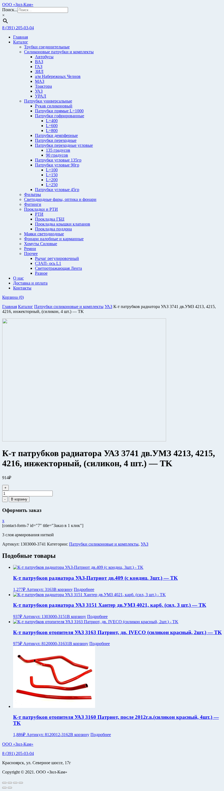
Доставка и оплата (30, 283)
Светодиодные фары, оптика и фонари (60, 199)
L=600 (52, 125)
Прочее (31, 253)
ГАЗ (38, 66)
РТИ (39, 214)
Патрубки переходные (55, 140)
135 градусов (58, 150)
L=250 (52, 184)
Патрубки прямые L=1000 (59, 111)
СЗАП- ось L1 (48, 263)
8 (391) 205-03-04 (18, 27)
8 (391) (18, 753)
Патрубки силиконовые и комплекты (69, 306)
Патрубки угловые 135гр (58, 160)
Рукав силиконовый (53, 106)
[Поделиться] (15, 783)
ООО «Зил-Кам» (17, 4)
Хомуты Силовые (40, 243)
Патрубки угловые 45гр (57, 189)
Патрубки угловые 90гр (57, 165)
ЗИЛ (39, 71)
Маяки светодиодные (44, 234)
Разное (41, 273)
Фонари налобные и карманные (54, 238)
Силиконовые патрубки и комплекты (59, 51)
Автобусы (44, 56)
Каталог (20, 42)
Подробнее (84, 589)
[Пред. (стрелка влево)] (4, 788)
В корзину (19, 499)
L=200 (52, 179)
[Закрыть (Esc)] (21, 783)
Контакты (22, 288)
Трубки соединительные (47, 47)
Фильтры (32, 194)
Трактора (43, 86)
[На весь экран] (10, 783)
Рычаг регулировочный (57, 258)
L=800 (52, 130)
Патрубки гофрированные (59, 115)
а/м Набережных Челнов (58, 76)
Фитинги (32, 204)
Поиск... (9, 9)
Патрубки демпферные (56, 135)
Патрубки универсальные (48, 101)
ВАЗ (39, 61)
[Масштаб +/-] (4, 783)
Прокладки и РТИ (41, 209)
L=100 (52, 170)
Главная (20, 37)
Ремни (30, 248)
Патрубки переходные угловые (64, 145)
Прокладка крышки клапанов (62, 224)
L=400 (52, 120)
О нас (18, 278)
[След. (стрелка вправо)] (10, 788)
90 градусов (57, 155)
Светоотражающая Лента (58, 268)
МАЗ (39, 81)
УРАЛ (40, 96)
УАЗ (39, 91)
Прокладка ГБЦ (49, 219)
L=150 (52, 174)
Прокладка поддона (53, 229)
